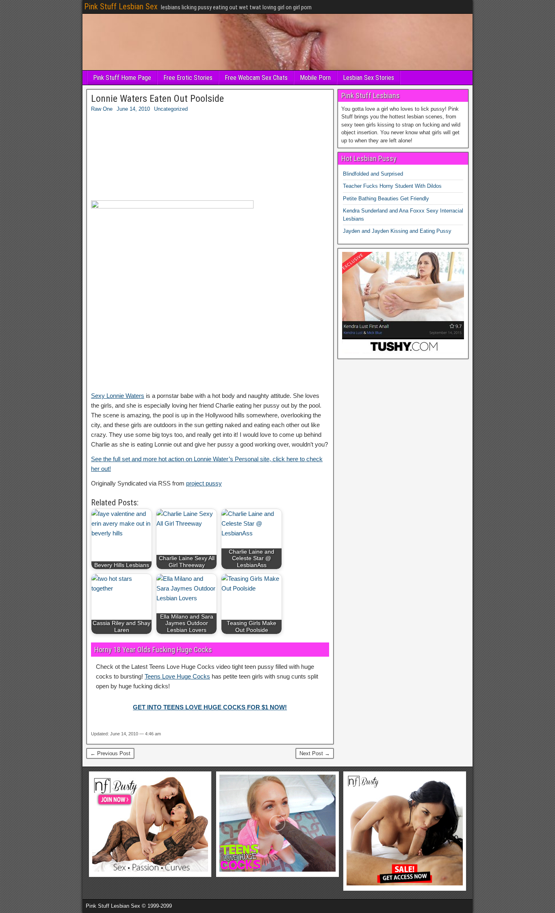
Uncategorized (171, 109)
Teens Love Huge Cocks (177, 676)
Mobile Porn (315, 78)
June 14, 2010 (133, 109)
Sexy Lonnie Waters (117, 395)
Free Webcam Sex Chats (256, 78)
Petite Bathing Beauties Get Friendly (386, 198)
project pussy (204, 483)
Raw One (102, 109)
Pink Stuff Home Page (122, 78)
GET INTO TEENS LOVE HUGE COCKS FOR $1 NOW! (210, 707)
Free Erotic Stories (187, 78)
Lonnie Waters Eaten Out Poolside (157, 98)
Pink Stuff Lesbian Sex (121, 6)
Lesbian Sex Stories (368, 78)
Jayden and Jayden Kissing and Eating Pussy (397, 231)
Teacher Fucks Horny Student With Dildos (392, 186)
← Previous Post (110, 753)
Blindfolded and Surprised (373, 174)
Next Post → (314, 753)
